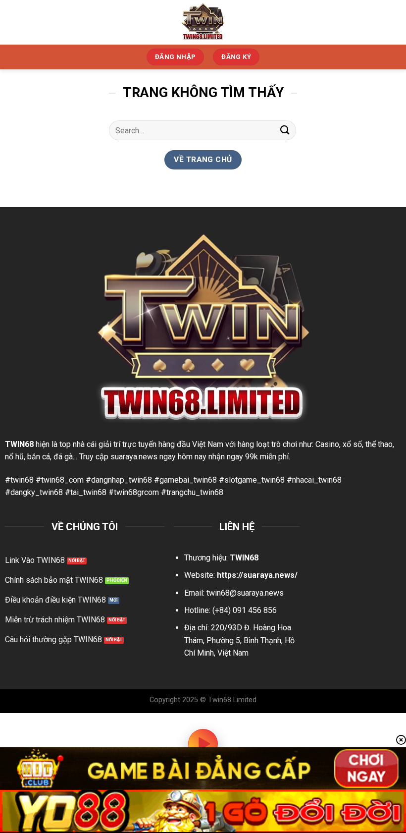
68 (29, 444)
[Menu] (393, 22)
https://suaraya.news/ (257, 575)
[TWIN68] (203, 22)
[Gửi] (285, 130)
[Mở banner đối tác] (203, 768)
